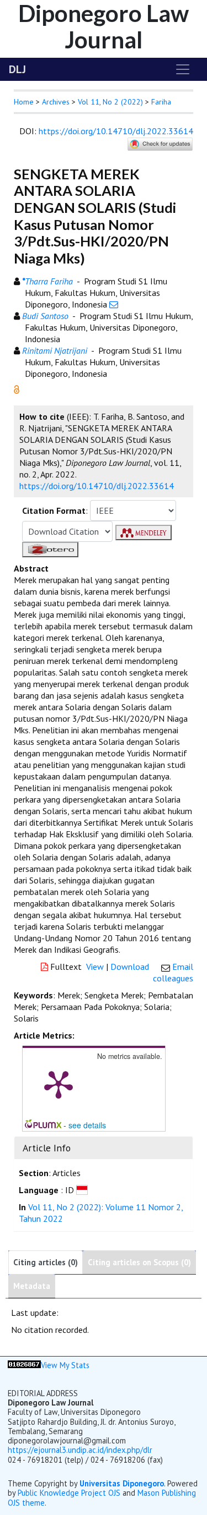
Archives (56, 102)
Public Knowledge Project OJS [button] (69, 1492)
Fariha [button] (161, 102)
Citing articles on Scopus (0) (139, 1262)
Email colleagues (173, 972)
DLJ (17, 69)
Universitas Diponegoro (121, 1483)
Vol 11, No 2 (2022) (110, 102)
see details (87, 1124)
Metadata (31, 1286)
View (95, 966)
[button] (16, 388)
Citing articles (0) (45, 1262)
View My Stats (65, 1365)
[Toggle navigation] (182, 69)
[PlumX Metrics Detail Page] (58, 1084)
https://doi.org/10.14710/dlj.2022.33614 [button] (96, 485)
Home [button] (24, 102)
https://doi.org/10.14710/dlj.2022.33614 (116, 130)
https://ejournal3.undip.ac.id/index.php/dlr (80, 1450)
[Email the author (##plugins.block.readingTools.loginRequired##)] (113, 304)
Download (129, 966)
